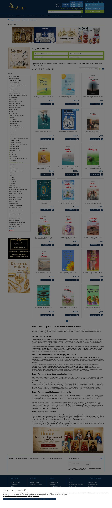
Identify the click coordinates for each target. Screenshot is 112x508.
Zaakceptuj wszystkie (47, 499)
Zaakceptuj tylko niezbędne (13, 499)
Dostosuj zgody (31, 499)
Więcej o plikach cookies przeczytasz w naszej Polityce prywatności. (21, 496)
